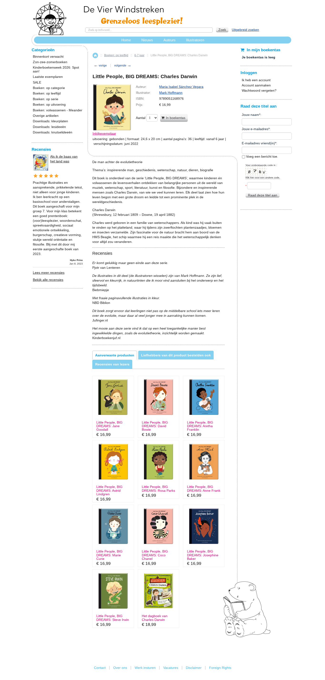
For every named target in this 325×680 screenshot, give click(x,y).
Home (95, 55)
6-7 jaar (139, 55)
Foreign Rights (220, 668)
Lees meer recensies (48, 272)
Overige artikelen (46, 116)
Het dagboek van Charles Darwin (154, 617)
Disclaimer (194, 668)
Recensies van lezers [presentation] (112, 364)
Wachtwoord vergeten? (259, 90)
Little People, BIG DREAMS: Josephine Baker (202, 555)
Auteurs (169, 40)
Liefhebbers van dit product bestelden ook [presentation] (176, 355)
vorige (100, 65)
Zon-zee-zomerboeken (50, 62)
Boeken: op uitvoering (49, 104)
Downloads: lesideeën (49, 127)
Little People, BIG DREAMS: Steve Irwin (112, 617)
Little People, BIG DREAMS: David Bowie (155, 426)
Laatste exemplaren (48, 77)
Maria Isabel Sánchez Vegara (181, 87)
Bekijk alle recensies (48, 280)
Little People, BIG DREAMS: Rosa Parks (158, 488)
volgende (122, 65)
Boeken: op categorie (49, 88)
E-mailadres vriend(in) (258, 143)
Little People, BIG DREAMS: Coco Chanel (155, 555)
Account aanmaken (256, 85)
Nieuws (147, 40)
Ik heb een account (256, 80)
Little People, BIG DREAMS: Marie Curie (109, 555)
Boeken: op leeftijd (116, 55)
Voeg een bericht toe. (261, 156)
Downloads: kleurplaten (50, 121)
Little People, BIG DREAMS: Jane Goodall (109, 426)
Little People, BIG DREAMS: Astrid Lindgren (109, 490)
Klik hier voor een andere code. (263, 177)
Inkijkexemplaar (104, 133)
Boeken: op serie (45, 99)
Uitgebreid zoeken (245, 30)
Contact (100, 668)
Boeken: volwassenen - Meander (57, 110)
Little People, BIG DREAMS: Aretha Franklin (200, 426)
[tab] (114, 355)
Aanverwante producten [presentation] (114, 355)
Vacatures (170, 668)
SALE (37, 82)
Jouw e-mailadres (255, 129)
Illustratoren (195, 40)
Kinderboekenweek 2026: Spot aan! (56, 69)
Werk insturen (145, 668)
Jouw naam (250, 115)
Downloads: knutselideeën (52, 132)
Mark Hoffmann (170, 92)
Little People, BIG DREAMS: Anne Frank (203, 488)
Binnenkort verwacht (48, 56)
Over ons (120, 668)
